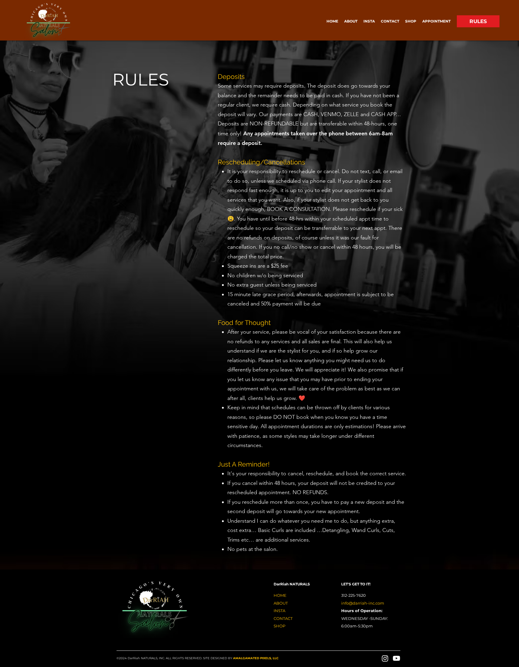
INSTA (279, 610)
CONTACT (283, 618)
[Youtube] (396, 658)
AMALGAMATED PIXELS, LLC (255, 658)
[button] (436, 21)
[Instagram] (385, 658)
